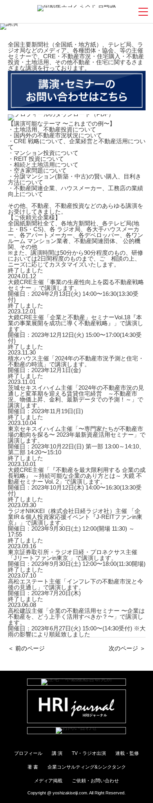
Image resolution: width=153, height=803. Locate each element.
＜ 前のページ (26, 648)
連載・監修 (127, 753)
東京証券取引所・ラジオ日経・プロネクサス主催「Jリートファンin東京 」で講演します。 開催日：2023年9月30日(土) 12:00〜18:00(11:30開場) (77, 558)
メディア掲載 (48, 780)
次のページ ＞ (127, 648)
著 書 (32, 767)
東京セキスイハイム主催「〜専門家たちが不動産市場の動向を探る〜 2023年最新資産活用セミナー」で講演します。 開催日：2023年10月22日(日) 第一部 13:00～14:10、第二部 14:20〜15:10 (77, 440)
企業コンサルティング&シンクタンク (86, 767)
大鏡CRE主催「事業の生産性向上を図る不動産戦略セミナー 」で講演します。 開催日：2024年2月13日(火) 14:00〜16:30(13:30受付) (76, 290)
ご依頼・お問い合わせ (95, 780)
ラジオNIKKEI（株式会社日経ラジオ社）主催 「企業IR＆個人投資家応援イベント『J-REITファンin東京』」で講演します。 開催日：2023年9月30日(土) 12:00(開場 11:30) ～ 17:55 (75, 522)
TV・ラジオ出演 (89, 753)
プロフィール (28, 753)
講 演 (57, 753)
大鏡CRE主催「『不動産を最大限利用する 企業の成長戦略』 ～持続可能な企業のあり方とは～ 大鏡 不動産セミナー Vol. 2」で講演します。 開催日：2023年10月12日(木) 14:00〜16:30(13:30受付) (77, 481)
